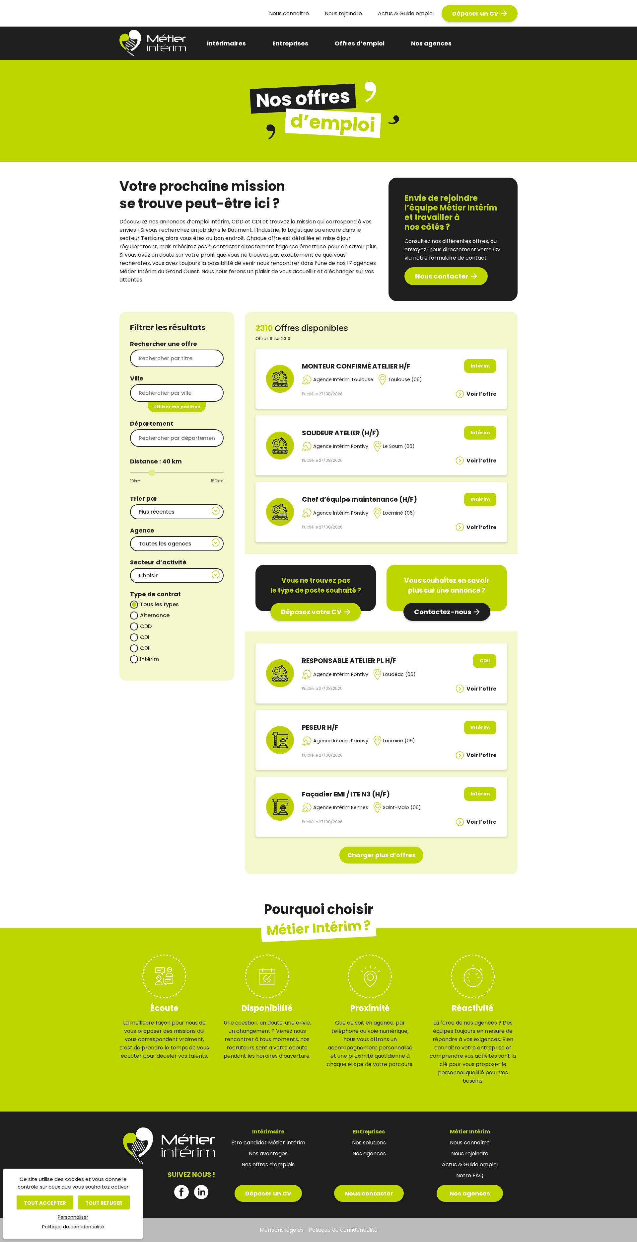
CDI (144, 637)
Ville (136, 378)
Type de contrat (155, 594)
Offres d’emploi (360, 43)
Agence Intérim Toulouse (343, 379)
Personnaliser (73, 1217)
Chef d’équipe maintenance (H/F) (359, 499)
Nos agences (431, 43)
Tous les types (159, 604)
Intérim (149, 659)
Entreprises (290, 43)
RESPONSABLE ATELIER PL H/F (349, 660)
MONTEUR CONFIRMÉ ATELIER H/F (356, 366)
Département (151, 423)
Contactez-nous (442, 612)
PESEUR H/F (320, 727)
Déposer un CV (475, 13)
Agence (142, 530)
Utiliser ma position (176, 407)
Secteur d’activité (158, 562)
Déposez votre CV (311, 612)
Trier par (144, 498)
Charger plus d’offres (381, 855)
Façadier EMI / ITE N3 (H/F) (346, 794)
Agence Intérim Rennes (340, 807)
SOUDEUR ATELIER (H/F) (340, 433)
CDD (146, 626)
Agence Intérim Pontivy (340, 446)
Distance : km (156, 461)
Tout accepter (45, 1203)
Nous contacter (441, 276)
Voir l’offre (481, 394)
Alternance (155, 615)
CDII (145, 648)
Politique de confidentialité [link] (73, 1226)
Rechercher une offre (163, 344)
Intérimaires (226, 43)
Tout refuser (103, 1203)
